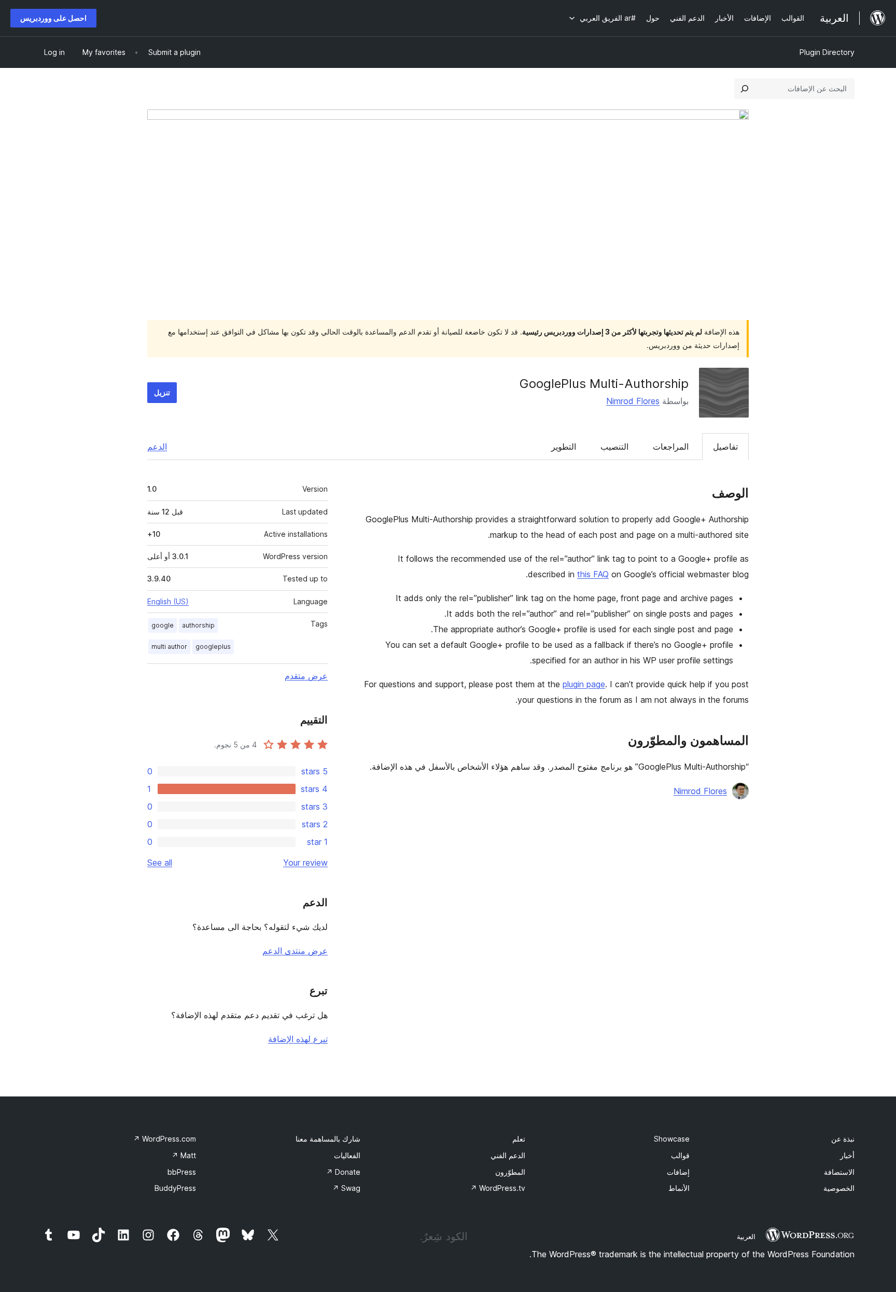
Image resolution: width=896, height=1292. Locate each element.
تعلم (518, 1138)
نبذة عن (843, 1138)
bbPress (181, 1172)
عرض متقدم (306, 676)
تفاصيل (725, 446)
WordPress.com (164, 1138)
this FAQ (593, 574)
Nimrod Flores (633, 401)
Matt (184, 1155)
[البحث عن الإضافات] (744, 88)
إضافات (678, 1172)
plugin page (584, 684)
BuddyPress (175, 1188)
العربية (746, 1236)
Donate (343, 1172)
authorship (198, 625)
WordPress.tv (497, 1188)
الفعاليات (347, 1155)
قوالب (680, 1155)
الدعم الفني (508, 1155)
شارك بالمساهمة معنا (328, 1138)
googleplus (213, 646)
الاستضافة (839, 1172)
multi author (169, 646)
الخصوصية (839, 1188)
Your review (305, 862)
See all (159, 862)
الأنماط (679, 1188)
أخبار (847, 1155)
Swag (346, 1188)
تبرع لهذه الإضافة (298, 1039)
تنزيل (162, 392)
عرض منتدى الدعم (295, 951)
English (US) (168, 601)
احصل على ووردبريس (53, 17)
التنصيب (614, 446)
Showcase (672, 1138)
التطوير (563, 446)
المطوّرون (510, 1172)
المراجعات (671, 446)
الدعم (157, 446)
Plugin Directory (827, 52)
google (162, 625)
